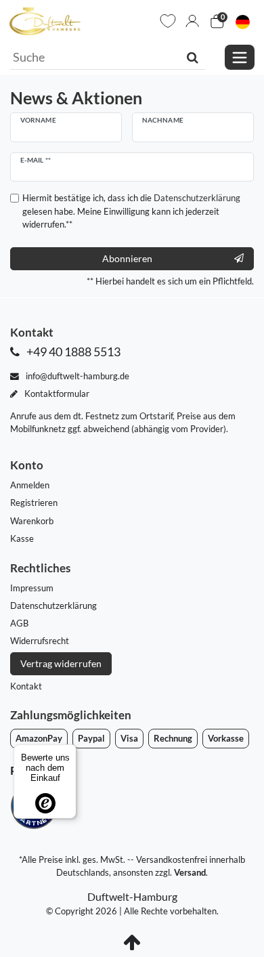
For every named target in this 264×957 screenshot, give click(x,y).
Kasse (22, 538)
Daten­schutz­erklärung (53, 605)
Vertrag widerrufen (61, 663)
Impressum (31, 587)
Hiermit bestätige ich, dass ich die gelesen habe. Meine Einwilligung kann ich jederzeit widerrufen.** (131, 210)
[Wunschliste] (168, 21)
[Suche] (192, 57)
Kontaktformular (55, 393)
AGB (19, 623)
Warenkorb (31, 520)
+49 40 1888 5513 (72, 352)
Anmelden (29, 485)
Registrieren (34, 502)
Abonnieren (127, 258)
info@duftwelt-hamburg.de (76, 375)
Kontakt (26, 686)
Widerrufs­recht (39, 640)
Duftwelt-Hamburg (132, 896)
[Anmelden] (192, 21)
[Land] (243, 21)
